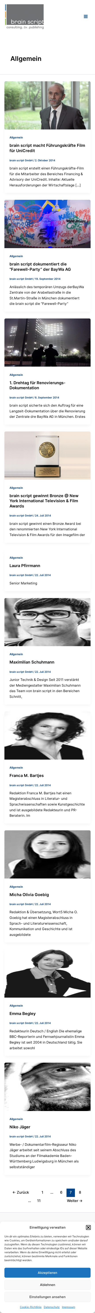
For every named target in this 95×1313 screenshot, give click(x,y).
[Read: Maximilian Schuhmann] (47, 622)
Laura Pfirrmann (25, 565)
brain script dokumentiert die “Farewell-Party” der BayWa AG (40, 267)
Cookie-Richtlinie (31, 1307)
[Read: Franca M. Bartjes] (47, 735)
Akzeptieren (47, 1273)
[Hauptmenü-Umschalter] (86, 16)
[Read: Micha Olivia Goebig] (47, 854)
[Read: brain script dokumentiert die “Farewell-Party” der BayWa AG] (47, 224)
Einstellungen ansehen (47, 1297)
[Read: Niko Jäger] (47, 1086)
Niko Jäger (20, 1126)
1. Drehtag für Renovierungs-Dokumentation (38, 385)
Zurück (20, 1192)
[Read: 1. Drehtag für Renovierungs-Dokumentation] (47, 342)
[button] (88, 1227)
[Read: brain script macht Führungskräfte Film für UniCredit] (47, 105)
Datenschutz (52, 1307)
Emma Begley (23, 1013)
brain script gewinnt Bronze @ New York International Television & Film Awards (44, 500)
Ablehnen (47, 1285)
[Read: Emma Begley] (47, 973)
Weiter (75, 1200)
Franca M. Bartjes (27, 775)
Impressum (68, 1307)
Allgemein (16, 137)
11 (39, 1200)
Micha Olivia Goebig (29, 894)
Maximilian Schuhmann (32, 662)
